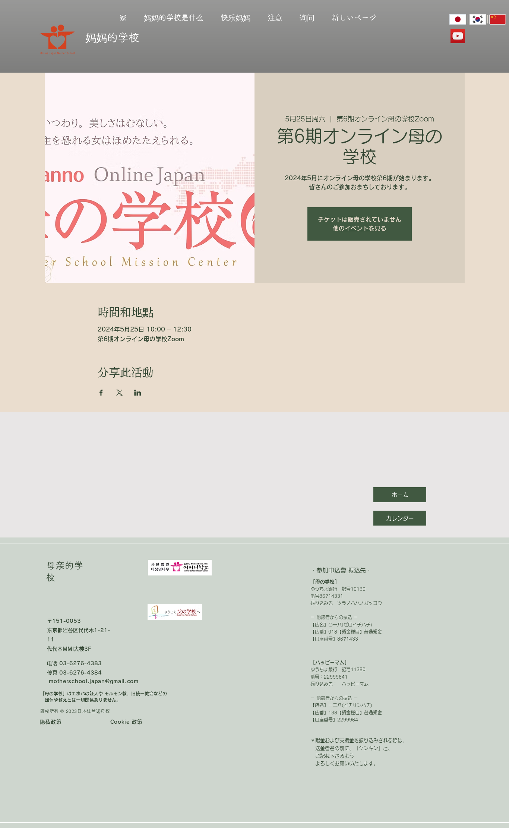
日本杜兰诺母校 (93, 711)
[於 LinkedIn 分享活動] (137, 393)
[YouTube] (457, 36)
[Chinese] (497, 19)
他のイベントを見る (359, 228)
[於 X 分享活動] (119, 393)
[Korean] (478, 19)
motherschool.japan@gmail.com (94, 681)
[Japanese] (458, 19)
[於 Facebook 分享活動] (101, 393)
